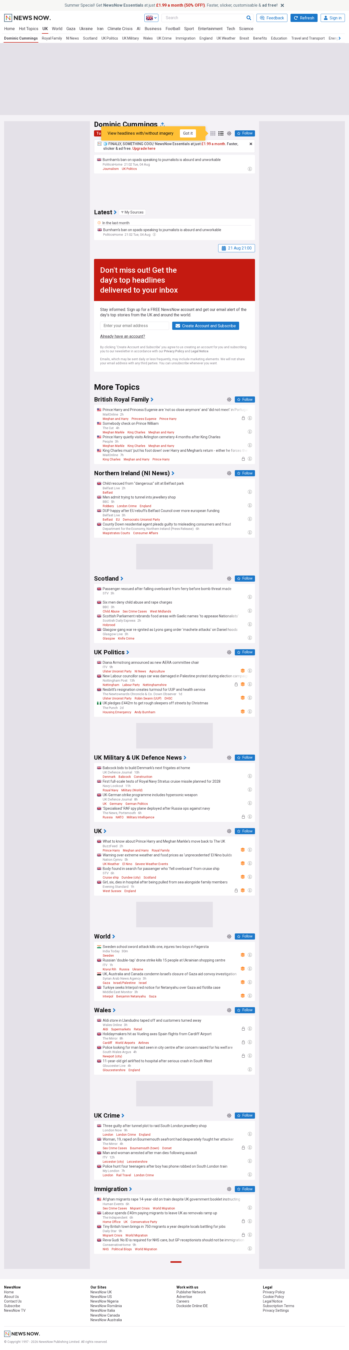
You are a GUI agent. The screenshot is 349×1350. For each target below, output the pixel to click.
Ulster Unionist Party (117, 671)
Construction (143, 776)
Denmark (109, 776)
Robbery (108, 506)
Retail (138, 1029)
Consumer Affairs (145, 533)
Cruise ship (111, 877)
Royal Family (52, 38)
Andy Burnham (144, 712)
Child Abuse (111, 611)
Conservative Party (144, 1221)
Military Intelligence (140, 817)
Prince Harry (168, 418)
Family (129, 1340)
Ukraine (86, 28)
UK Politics (109, 38)
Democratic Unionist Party (141, 519)
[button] (132, 212)
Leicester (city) (113, 1161)
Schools (142, 1340)
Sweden (108, 955)
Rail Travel (123, 1175)
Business (153, 28)
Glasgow (109, 638)
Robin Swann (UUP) (148, 698)
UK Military (130, 38)
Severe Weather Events (151, 864)
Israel (143, 982)
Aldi (105, 1029)
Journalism (111, 169)
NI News (72, 38)
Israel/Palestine (124, 982)
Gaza (70, 28)
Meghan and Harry (116, 418)
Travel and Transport (308, 38)
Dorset (167, 1148)
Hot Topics (28, 28)
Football (173, 28)
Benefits (260, 38)
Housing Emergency (117, 712)
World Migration (164, 1208)
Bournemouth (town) (144, 1148)
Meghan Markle (113, 432)
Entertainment (210, 28)
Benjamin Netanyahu (131, 996)
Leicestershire (137, 1161)
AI (139, 28)
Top (99, 133)
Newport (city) (112, 1056)
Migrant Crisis (140, 1208)
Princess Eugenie (144, 418)
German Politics (136, 803)
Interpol (108, 996)
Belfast (108, 492)
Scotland (90, 38)
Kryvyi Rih (109, 969)
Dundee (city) (131, 877)
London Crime (127, 506)
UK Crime (164, 38)
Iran (100, 28)
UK (45, 28)
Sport (189, 28)
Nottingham (111, 684)
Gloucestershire (114, 1070)
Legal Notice (199, 351)
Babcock (125, 776)
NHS (106, 1249)
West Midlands (160, 611)
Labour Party (131, 684)
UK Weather (226, 38)
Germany (116, 803)
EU (118, 519)
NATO (120, 817)
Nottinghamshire (155, 684)
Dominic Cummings (21, 38)
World (57, 28)
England (206, 38)
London (108, 1134)
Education (279, 38)
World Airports (125, 1042)
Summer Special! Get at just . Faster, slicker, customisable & (171, 5)
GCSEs (149, 1327)
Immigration (185, 38)
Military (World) (132, 790)
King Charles (136, 432)
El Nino (127, 864)
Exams (136, 1327)
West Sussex (112, 891)
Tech (231, 28)
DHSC (168, 698)
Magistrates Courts (116, 533)
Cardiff (107, 1042)
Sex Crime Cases (135, 611)
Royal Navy (110, 790)
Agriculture (157, 671)
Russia (108, 817)
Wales (148, 38)
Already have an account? (122, 336)
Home (9, 28)
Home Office (112, 1221)
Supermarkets (121, 1029)
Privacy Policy (174, 351)
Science (246, 28)
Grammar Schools (115, 1327)
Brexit (244, 38)
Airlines (143, 1042)
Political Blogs (122, 1249)
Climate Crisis (120, 28)
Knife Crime (126, 638)
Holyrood (109, 625)
